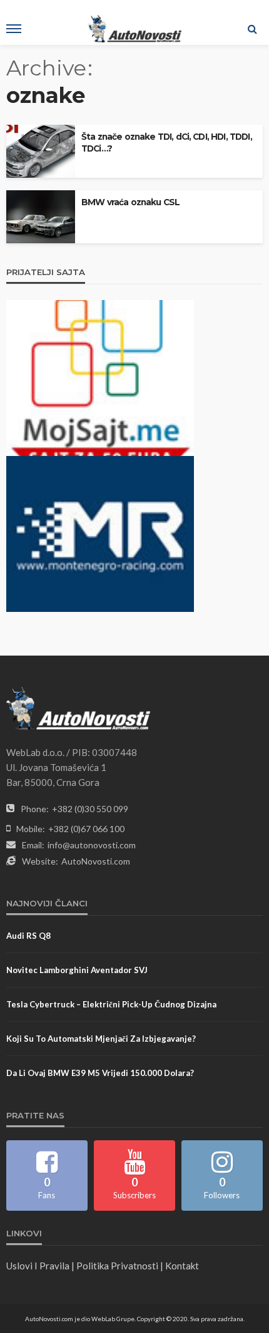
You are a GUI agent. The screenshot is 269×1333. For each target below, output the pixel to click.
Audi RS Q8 (28, 936)
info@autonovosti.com (92, 845)
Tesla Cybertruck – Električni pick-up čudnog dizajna (111, 1004)
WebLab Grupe (112, 1318)
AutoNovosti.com (95, 861)
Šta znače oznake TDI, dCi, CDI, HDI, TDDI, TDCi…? (166, 142)
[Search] (252, 28)
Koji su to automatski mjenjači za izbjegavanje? (101, 1039)
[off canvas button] (13, 28)
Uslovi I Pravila (37, 1265)
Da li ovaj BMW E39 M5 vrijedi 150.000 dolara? (100, 1073)
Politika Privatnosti (117, 1265)
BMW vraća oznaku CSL (130, 202)
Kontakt (182, 1265)
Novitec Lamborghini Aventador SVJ (77, 970)
